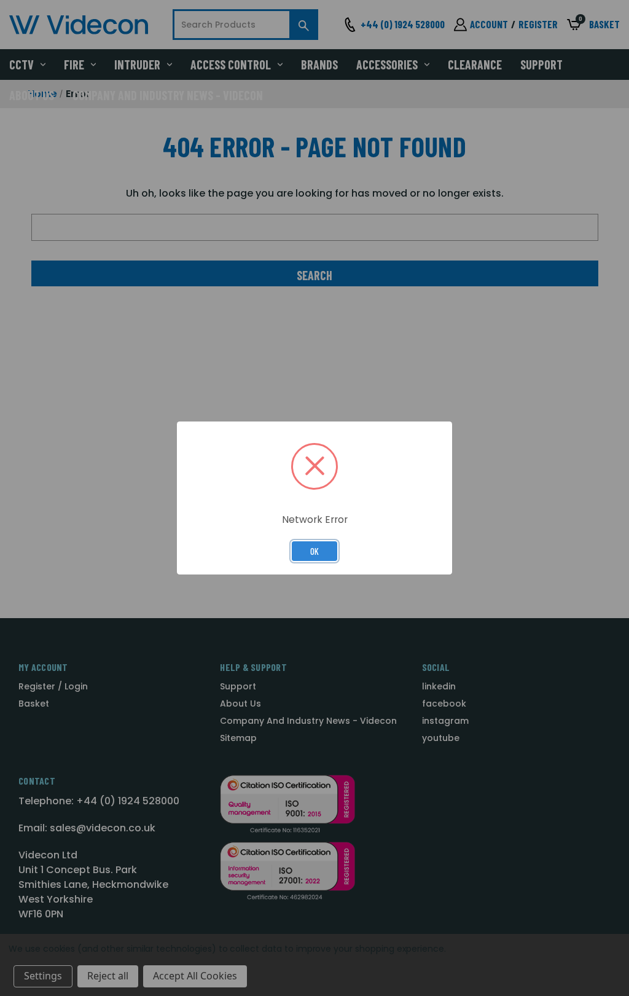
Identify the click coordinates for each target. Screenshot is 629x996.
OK (314, 551)
